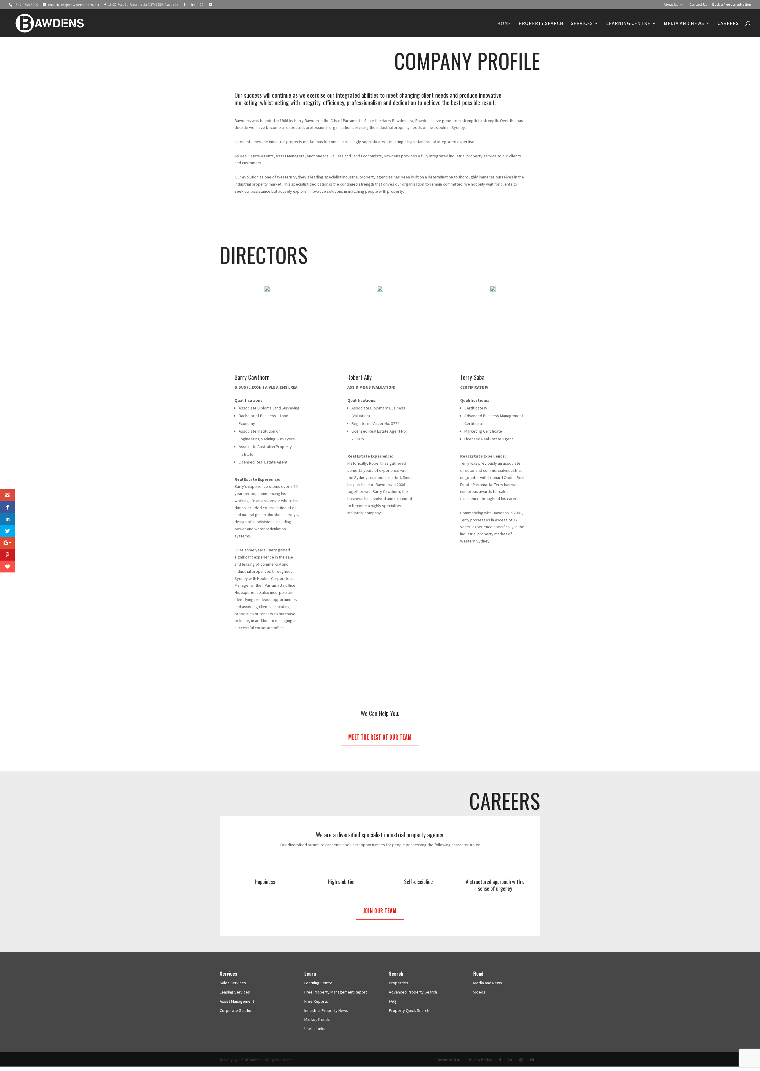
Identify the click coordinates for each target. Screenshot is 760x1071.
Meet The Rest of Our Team (380, 737)
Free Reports (316, 1001)
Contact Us (698, 5)
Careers (728, 23)
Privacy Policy (480, 1059)
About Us (671, 5)
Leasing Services (235, 992)
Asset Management (237, 1001)
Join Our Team (380, 911)
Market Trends (317, 1019)
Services (582, 23)
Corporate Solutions (238, 1010)
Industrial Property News (326, 1010)
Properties (398, 982)
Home (504, 23)
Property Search (541, 23)
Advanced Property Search (413, 992)
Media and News (684, 23)
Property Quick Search (409, 1010)
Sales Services (233, 982)
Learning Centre (318, 982)
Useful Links (314, 1028)
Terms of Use (448, 1059)
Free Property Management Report (335, 992)
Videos (479, 992)
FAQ (392, 1001)
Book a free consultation (731, 5)
